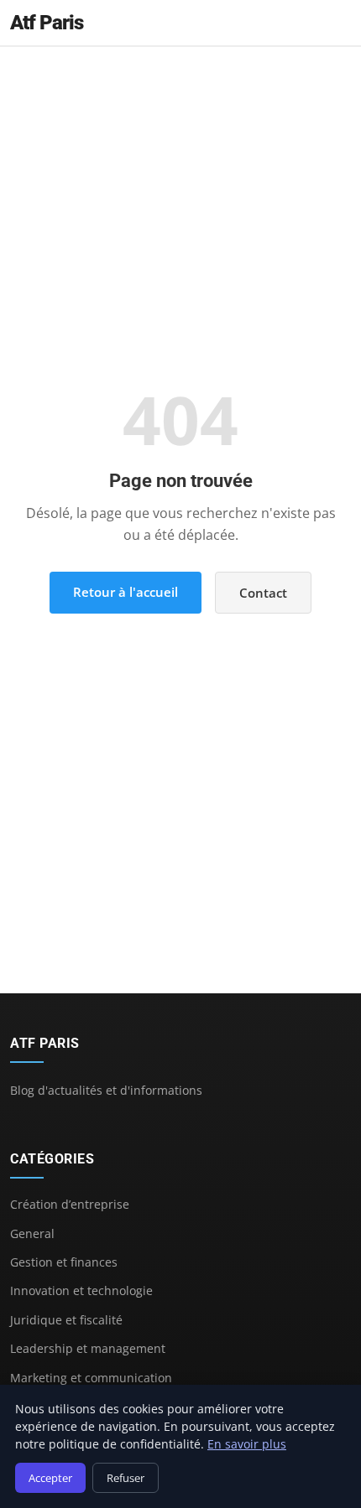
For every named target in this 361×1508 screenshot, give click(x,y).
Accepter (50, 1477)
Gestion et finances (64, 1262)
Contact (263, 592)
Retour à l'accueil (125, 591)
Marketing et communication (91, 1378)
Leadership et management (87, 1348)
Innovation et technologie (81, 1290)
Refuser (125, 1477)
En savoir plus (246, 1444)
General (32, 1233)
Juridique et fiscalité (66, 1320)
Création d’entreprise (69, 1204)
